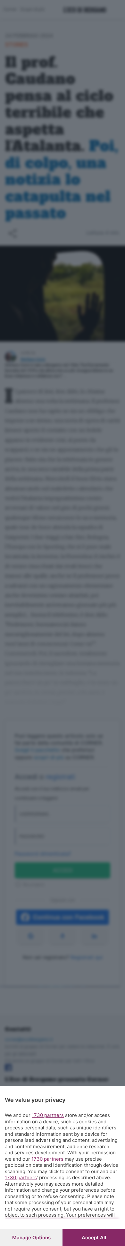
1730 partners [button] (48, 1115)
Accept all (94, 1237)
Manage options (31, 1237)
